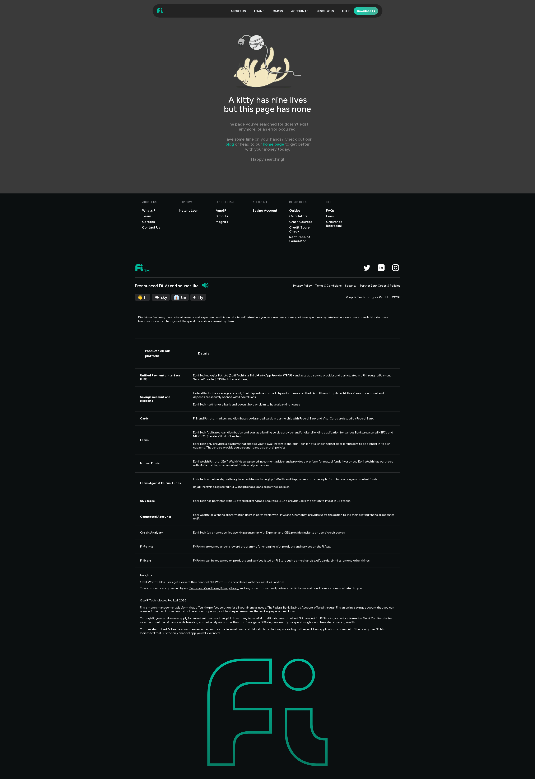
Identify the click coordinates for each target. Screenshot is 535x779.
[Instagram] (395, 268)
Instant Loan (189, 210)
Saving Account (264, 210)
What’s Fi (149, 210)
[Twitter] (366, 268)
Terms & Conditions (328, 285)
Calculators (298, 216)
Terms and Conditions (204, 588)
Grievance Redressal (334, 224)
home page (273, 144)
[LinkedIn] (381, 268)
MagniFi (222, 222)
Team (146, 216)
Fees (330, 216)
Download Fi (366, 11)
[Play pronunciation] (205, 285)
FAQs (330, 210)
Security (351, 285)
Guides (295, 210)
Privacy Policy (302, 285)
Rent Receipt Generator (299, 239)
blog (230, 144)
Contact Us (151, 227)
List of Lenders (231, 436)
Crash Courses (300, 222)
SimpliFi (222, 216)
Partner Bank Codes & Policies (380, 285)
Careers (148, 222)
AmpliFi (221, 210)
